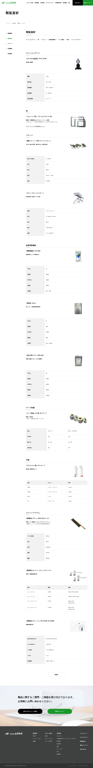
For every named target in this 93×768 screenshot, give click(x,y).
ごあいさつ (59, 735)
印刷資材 (10, 53)
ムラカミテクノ (83, 733)
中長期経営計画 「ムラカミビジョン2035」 (66, 738)
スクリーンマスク (37, 738)
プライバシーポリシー (83, 765)
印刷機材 (10, 48)
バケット (44, 39)
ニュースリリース (73, 765)
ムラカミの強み (29, 2)
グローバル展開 (48, 741)
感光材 (34, 735)
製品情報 (37, 2)
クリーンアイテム (75, 39)
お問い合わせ (78, 2)
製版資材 (10, 38)
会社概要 (59, 743)
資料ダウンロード (88, 2)
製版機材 (10, 33)
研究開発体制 (58, 2)
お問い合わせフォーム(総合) (30, 711)
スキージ (10, 43)
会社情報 (42, 2)
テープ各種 (61, 39)
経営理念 (59, 741)
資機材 (34, 741)
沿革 (58, 751)
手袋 (68, 39)
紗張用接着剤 (52, 39)
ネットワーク (60, 749)
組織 (58, 746)
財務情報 (59, 754)
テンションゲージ (30, 39)
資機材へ (57, 674)
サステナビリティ (50, 2)
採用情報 (65, 2)
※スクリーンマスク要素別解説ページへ (35, 126)
